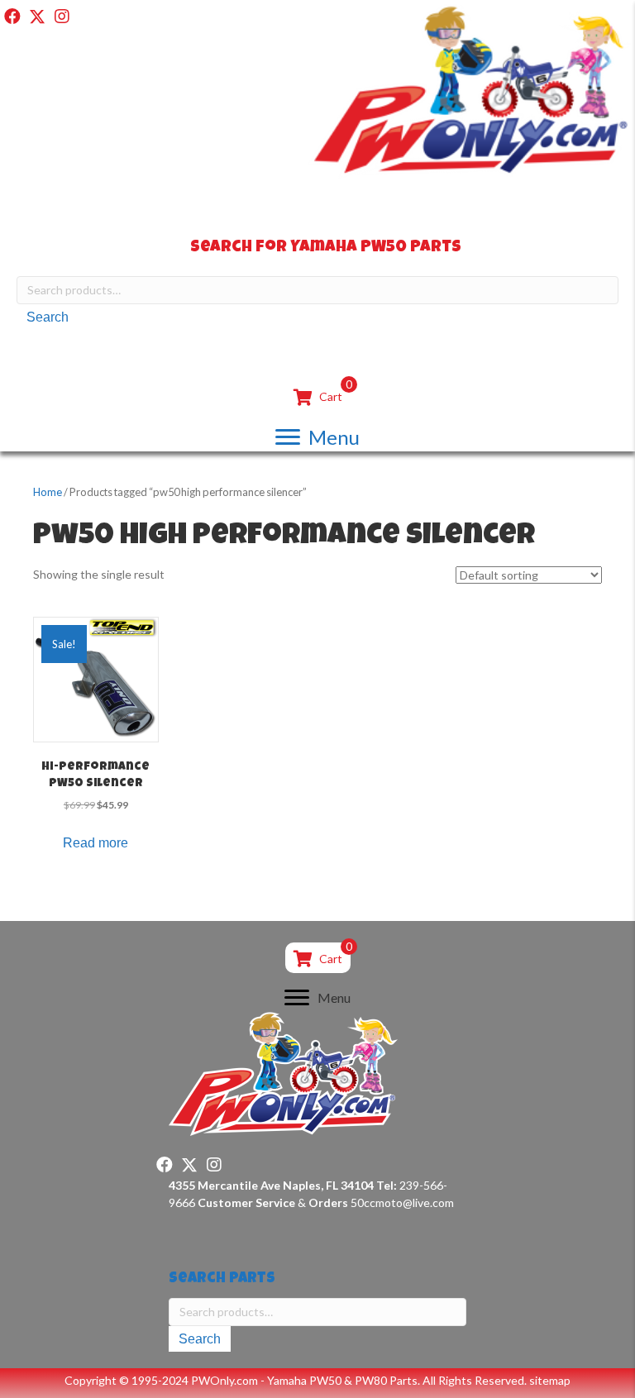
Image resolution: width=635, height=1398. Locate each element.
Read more (95, 843)
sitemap (550, 1380)
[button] (12, 16)
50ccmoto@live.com (402, 1202)
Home (47, 492)
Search (47, 317)
